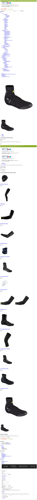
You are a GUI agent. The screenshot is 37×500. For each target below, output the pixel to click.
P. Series (7, 17)
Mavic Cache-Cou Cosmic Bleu (5, 256)
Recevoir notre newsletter (11, 489)
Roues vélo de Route (7, 31)
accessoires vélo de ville (6, 46)
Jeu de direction (6, 22)
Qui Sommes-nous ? (4, 454)
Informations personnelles (5, 461)
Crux (6, 50)
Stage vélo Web (3, 455)
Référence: (1, 139)
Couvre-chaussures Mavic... (4, 276)
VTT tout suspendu (5, 19)
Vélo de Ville (3, 45)
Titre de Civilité (3, 479)
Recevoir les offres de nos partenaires (7, 488)
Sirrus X (7, 51)
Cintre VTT (6, 24)
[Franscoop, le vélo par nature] (6, 10)
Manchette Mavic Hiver (3, 243)
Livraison (3, 453)
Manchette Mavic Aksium (4, 223)
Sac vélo (6, 63)
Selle (5, 23)
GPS (5, 28)
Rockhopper (7, 16)
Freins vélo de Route (7, 32)
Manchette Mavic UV (3, 309)
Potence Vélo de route (7, 34)
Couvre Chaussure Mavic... (4, 388)
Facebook (3, 446)
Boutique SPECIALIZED (6, 70)
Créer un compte (4, 478)
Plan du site (3, 457)
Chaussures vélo (5, 60)
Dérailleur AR (6, 29)
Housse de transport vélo (7, 44)
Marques (3, 68)
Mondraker (6, 18)
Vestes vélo (4, 59)
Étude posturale (3, 456)
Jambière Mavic (2, 203)
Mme (4, 480)
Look (5, 48)
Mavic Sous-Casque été (3, 289)
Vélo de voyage (5, 53)
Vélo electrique (3, 56)
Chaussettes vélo (6, 64)
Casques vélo (4, 62)
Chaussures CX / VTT (7, 61)
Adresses (3, 463)
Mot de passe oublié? (4, 475)
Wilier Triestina (6, 52)
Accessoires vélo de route (6, 37)
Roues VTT (6, 20)
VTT (2, 13)
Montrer (9, 474)
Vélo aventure (3, 47)
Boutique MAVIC (5, 69)
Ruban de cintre (6, 43)
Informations (1, 445)
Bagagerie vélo (6, 67)
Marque (1, 166)
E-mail (2, 472)
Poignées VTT (6, 26)
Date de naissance (4, 486)
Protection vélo (6, 66)
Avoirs (2, 462)
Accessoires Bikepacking (6, 54)
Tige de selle (6, 36)
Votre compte (2, 458)
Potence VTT (6, 25)
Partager (3, 134)
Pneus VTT (6, 21)
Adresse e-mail (4, 495)
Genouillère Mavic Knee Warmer (5, 348)
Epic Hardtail (7, 15)
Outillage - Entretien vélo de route (8, 40)
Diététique (6, 38)
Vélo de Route (3, 30)
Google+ (3, 135)
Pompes (5, 41)
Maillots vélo (4, 58)
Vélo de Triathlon (4, 55)
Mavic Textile (3, 166)
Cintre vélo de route (7, 33)
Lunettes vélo (6, 65)
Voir (0, 225)
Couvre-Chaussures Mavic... (4, 368)
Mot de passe (3, 473)
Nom (2, 482)
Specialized (6, 14)
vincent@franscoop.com (8, 443)
